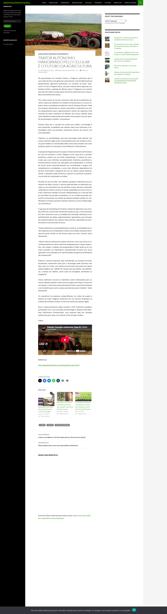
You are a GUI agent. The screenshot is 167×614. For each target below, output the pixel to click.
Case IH (42, 425)
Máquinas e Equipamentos (58, 54)
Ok (134, 610)
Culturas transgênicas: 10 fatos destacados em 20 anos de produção (62, 436)
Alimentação (65, 2)
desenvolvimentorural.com (67, 70)
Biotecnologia (77, 2)
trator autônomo (62, 425)
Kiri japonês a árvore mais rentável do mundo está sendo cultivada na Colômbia (126, 46)
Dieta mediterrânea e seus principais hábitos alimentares (58, 444)
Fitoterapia (98, 2)
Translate (121, 23)
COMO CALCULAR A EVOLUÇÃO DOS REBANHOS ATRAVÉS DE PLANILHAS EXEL (126, 81)
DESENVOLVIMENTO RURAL (16, 2)
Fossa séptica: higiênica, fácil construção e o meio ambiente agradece (126, 53)
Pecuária (108, 2)
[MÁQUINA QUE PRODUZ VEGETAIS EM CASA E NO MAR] (46, 399)
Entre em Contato (130, 2)
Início (44, 2)
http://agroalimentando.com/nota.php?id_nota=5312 (58, 365)
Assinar (7, 26)
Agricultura (53, 2)
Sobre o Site (118, 2)
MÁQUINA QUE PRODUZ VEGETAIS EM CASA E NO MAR (46, 409)
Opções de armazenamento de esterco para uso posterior (126, 60)
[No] (164, 610)
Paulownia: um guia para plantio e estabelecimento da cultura (126, 39)
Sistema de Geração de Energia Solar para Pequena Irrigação (127, 73)
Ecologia (88, 2)
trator (50, 425)
